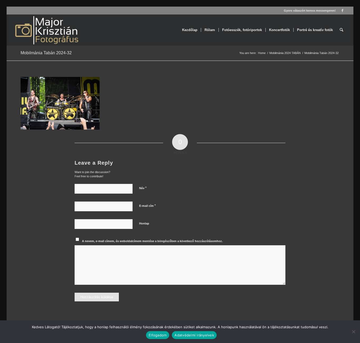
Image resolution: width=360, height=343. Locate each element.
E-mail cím (147, 206)
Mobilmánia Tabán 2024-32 (46, 53)
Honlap (144, 223)
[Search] (341, 30)
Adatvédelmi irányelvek (194, 335)
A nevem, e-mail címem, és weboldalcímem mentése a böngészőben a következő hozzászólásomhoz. (152, 241)
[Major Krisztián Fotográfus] (46, 30)
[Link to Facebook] (343, 10)
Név (143, 188)
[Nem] (353, 331)
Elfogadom (158, 335)
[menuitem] (190, 30)
